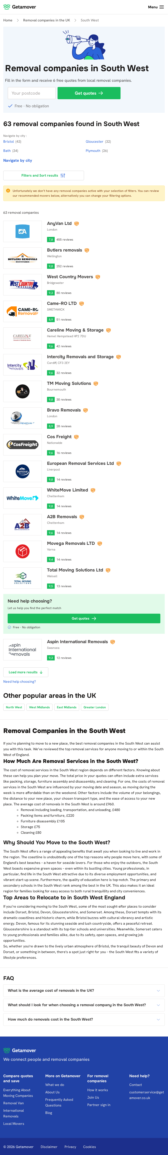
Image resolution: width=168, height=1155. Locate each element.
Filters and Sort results (39, 175)
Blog (48, 1112)
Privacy (70, 1147)
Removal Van (13, 1103)
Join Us (93, 1097)
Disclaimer (49, 1147)
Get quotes (85, 93)
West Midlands (39, 707)
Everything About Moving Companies (18, 1093)
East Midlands (67, 707)
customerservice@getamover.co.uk (146, 1095)
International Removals (13, 1113)
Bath (7, 150)
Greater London (95, 707)
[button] (84, 990)
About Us (52, 1092)
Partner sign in (98, 1105)
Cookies (89, 1147)
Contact (135, 1084)
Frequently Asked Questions (59, 1102)
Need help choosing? (19, 681)
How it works (97, 1090)
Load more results (23, 672)
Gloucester (95, 141)
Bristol (9, 141)
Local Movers (13, 1123)
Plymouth (93, 150)
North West (14, 707)
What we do (54, 1084)
